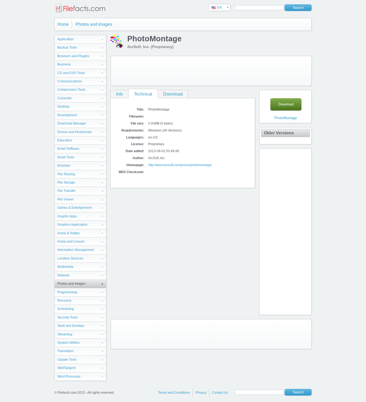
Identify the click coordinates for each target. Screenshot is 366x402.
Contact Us (220, 392)
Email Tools (65, 157)
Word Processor (69, 376)
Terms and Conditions (174, 392)
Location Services (70, 258)
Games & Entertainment (74, 208)
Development (67, 115)
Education (64, 140)
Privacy (201, 392)
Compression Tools (71, 90)
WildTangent (66, 368)
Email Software (68, 149)
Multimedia (65, 267)
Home (63, 24)
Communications (69, 81)
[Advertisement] (211, 71)
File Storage (66, 182)
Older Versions (279, 133)
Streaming (64, 334)
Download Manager (71, 123)
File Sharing (66, 174)
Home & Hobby (68, 233)
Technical (143, 94)
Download (173, 94)
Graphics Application (72, 224)
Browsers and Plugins (73, 56)
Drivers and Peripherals (74, 132)
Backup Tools (67, 47)
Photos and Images (94, 24)
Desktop (63, 106)
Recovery (64, 300)
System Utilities (68, 343)
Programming (67, 292)
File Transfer (66, 191)
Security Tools (67, 317)
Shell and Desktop (70, 326)
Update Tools (67, 359)
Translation (65, 351)
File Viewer (65, 199)
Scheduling (65, 309)
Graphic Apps (67, 216)
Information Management (75, 250)
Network (63, 275)
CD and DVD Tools (71, 73)
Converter (64, 98)
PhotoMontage (285, 118)
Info (119, 94)
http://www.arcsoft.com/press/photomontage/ (180, 165)
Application (65, 39)
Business (64, 64)
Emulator (63, 165)
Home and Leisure (70, 241)
